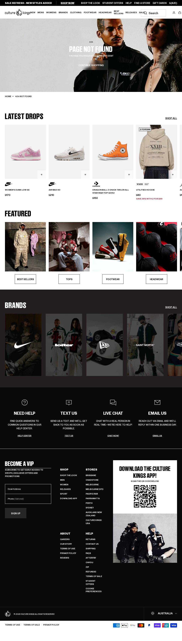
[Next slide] (177, 151)
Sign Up (15, 513)
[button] (179, 12)
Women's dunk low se (17, 189)
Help (89, 533)
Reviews (64, 557)
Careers (65, 539)
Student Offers (90, 582)
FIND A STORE (142, 3)
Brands (63, 12)
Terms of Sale (94, 576)
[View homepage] (17, 12)
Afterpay (91, 557)
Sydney (90, 507)
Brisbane (91, 475)
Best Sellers (118, 12)
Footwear (90, 12)
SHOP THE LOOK (90, 3)
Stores (91, 469)
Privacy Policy (68, 553)
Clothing (75, 12)
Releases (131, 12)
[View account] (174, 12)
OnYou (89, 562)
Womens (51, 12)
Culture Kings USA (94, 522)
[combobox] (153, 13)
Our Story (66, 543)
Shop (64, 469)
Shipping (90, 548)
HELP (129, 3)
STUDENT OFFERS (112, 3)
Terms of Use (67, 548)
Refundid (91, 571)
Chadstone (92, 479)
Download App (68, 498)
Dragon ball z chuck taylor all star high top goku (110, 191)
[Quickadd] (41, 174)
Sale (142, 12)
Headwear (105, 12)
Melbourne (92, 484)
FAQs (88, 553)
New (32, 12)
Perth (89, 502)
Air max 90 (54, 189)
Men (62, 479)
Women (64, 484)
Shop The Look (68, 475)
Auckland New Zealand (94, 514)
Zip (87, 566)
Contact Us (92, 543)
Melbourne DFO (94, 489)
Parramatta (93, 498)
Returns (90, 539)
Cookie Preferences (93, 590)
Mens (41, 12)
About (65, 533)
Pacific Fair (92, 493)
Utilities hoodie (145, 189)
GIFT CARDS (160, 3)
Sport (63, 493)
